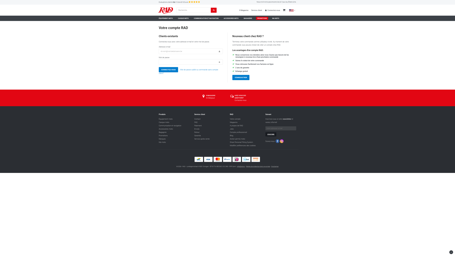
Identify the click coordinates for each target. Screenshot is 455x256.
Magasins (233, 122)
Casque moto (164, 122)
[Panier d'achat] (284, 10)
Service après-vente (202, 139)
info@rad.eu (241, 166)
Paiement (198, 126)
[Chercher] (214, 10)
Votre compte (235, 119)
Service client (256, 10)
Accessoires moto (166, 129)
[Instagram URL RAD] (282, 141)
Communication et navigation (170, 126)
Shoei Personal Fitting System (241, 142)
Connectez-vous (168, 70)
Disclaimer (275, 166)
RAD (231, 114)
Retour (197, 132)
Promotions (163, 136)
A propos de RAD (236, 126)
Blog (231, 136)
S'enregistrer (241, 77)
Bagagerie (162, 132)
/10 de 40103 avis (173, 2)
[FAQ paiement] (227, 161)
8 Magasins (243, 10)
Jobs (232, 129)
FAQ (195, 122)
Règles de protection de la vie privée (258, 166)
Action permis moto (237, 139)
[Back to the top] (451, 252)
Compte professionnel (238, 132)
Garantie (197, 136)
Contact (197, 119)
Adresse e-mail (164, 47)
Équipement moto (166, 119)
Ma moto (162, 142)
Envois (196, 129)
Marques (162, 139)
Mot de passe (164, 57)
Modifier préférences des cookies (243, 145)
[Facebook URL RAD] (277, 141)
